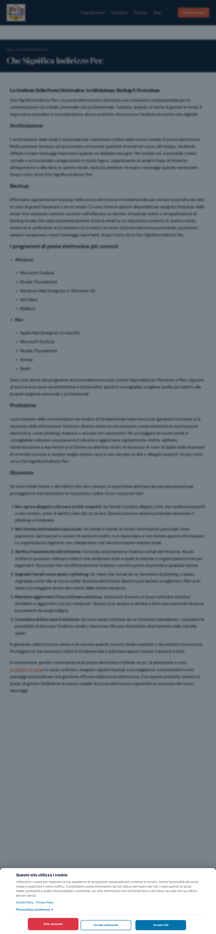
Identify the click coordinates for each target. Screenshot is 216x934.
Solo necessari (53, 924)
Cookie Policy (25, 902)
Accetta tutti (161, 925)
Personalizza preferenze (34, 909)
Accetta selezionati (106, 925)
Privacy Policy (45, 902)
